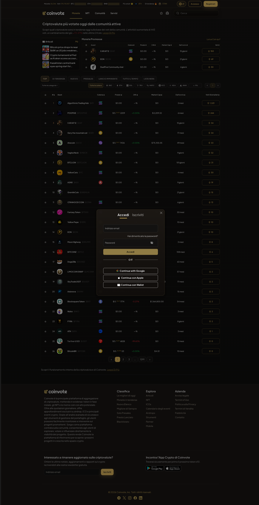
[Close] (161, 213)
